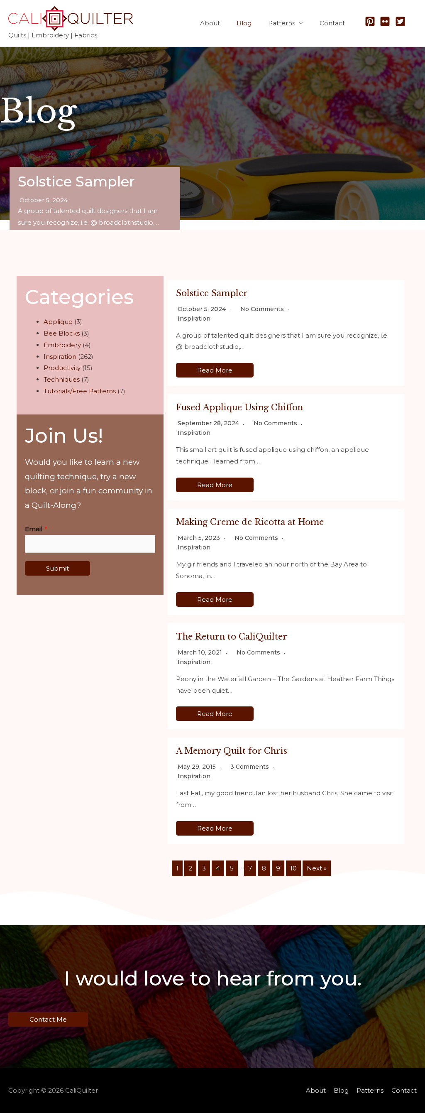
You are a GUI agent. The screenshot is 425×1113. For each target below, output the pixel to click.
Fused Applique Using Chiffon (239, 407)
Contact (332, 23)
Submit (57, 568)
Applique (58, 322)
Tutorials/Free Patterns (80, 391)
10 (293, 868)
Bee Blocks (62, 333)
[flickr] (386, 21)
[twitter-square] (402, 21)
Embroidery (62, 345)
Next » (317, 868)
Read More (214, 370)
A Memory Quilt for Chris (231, 751)
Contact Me (48, 1019)
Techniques (62, 379)
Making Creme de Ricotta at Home (250, 522)
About (210, 23)
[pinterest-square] (372, 21)
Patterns (281, 23)
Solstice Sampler (76, 181)
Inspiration (60, 356)
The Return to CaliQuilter (231, 637)
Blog (244, 23)
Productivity (62, 368)
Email (36, 529)
